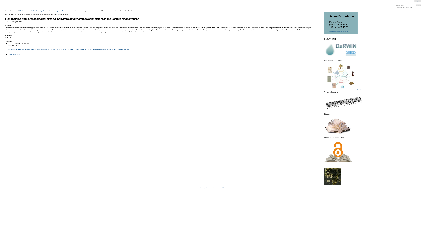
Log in (418, 1)
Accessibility (210, 188)
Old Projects (23, 11)
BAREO (31, 11)
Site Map (202, 188)
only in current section (405, 7)
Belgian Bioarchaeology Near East (54, 11)
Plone (224, 188)
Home (16, 11)
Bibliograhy (38, 11)
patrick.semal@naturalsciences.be (338, 31)
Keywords (8, 35)
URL (6, 49)
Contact (218, 188)
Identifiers (8, 41)
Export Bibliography (14, 54)
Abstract (8, 25)
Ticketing (360, 90)
